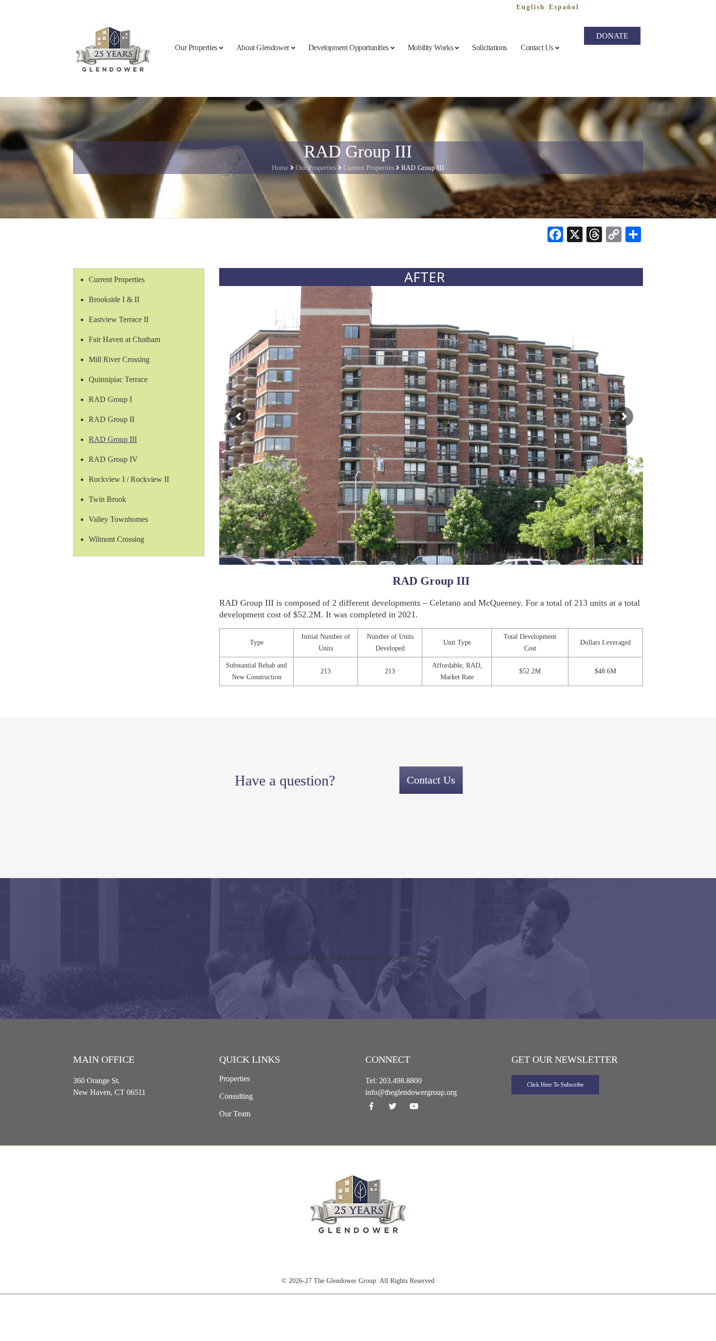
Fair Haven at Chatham (124, 339)
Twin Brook (107, 499)
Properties (234, 1078)
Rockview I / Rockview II (129, 479)
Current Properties (368, 168)
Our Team (234, 1114)
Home (280, 168)
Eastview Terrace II (119, 319)
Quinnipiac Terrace (118, 379)
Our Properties (316, 168)
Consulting (236, 1096)
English (530, 7)
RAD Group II (111, 419)
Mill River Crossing (119, 359)
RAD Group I (110, 399)
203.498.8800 (400, 1080)
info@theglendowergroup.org (411, 1092)
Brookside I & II (114, 299)
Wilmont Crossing (116, 539)
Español (564, 7)
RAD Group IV (113, 459)
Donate (612, 36)
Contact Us (431, 780)
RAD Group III (113, 439)
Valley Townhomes (118, 519)
